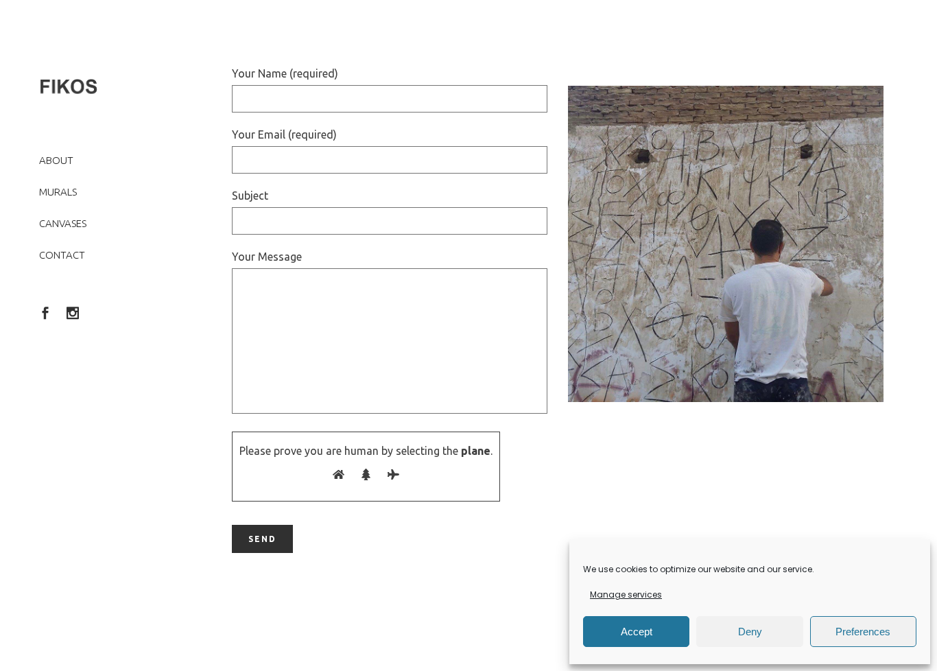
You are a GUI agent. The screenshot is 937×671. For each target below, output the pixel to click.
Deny (750, 631)
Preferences (862, 631)
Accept (636, 631)
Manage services (626, 594)
